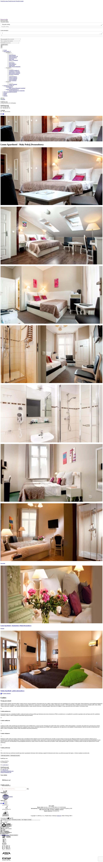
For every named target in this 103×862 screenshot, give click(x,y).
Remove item (100, 34)
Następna (2, 628)
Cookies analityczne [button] (5, 720)
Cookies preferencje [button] (5, 747)
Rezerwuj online (4, 19)
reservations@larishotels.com (7, 771)
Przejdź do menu (4, 1)
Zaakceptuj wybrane (5, 755)
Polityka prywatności (8, 796)
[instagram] (2, 114)
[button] (1, 723)
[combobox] (51, 25)
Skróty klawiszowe (5, 835)
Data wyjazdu (4, 41)
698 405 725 (5, 769)
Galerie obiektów (7, 693)
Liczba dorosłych (4, 30)
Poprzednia (3, 563)
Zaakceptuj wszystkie (15, 755)
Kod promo (3, 42)
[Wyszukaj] (28, 789)
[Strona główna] (1, 693)
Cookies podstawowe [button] (6, 711)
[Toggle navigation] (2, 46)
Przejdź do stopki (19, 1)
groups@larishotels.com (6, 772)
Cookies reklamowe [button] (5, 733)
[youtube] (3, 114)
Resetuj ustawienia (14, 835)
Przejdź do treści (12, 1)
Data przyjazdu (4, 39)
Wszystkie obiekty (5, 21)
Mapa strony (6, 795)
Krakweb (59, 815)
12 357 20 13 (5, 764)
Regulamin (5, 797)
